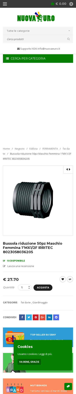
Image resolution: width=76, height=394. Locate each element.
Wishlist (63, 279)
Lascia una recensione (20, 266)
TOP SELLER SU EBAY (43, 334)
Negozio (20, 148)
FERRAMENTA (50, 148)
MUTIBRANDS (38, 385)
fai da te (26, 302)
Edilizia (33, 148)
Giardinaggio (40, 302)
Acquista (43, 287)
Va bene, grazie (29, 362)
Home (6, 148)
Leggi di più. (45, 354)
